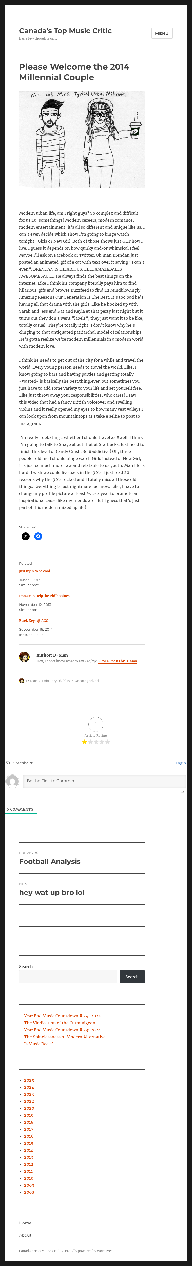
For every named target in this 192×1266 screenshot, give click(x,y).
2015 (29, 1143)
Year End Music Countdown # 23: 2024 (62, 1029)
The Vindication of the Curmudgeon (60, 1022)
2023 (29, 1094)
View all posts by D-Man (117, 661)
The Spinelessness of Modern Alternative (65, 1036)
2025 (29, 1080)
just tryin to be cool (34, 571)
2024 (29, 1087)
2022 (29, 1101)
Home (25, 1223)
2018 (29, 1122)
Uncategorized (87, 681)
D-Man (32, 681)
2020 (29, 1108)
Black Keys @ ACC (33, 621)
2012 (29, 1164)
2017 (28, 1129)
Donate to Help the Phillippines (44, 596)
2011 (28, 1171)
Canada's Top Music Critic (65, 30)
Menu (162, 33)
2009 (29, 1185)
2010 (29, 1178)
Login (180, 763)
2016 (29, 1136)
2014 (29, 1150)
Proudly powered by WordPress (89, 1251)
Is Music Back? (38, 1043)
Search (26, 966)
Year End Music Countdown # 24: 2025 (62, 1015)
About (25, 1235)
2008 (29, 1192)
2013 (28, 1157)
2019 (29, 1115)
